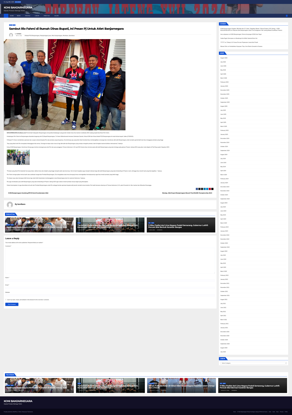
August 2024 (223, 154)
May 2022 (223, 263)
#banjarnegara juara (45, 35)
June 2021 (223, 307)
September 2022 (225, 247)
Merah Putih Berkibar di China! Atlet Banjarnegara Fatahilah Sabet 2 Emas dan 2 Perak (181, 387)
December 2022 (224, 235)
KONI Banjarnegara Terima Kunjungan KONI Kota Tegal (246, 34)
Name (7, 277)
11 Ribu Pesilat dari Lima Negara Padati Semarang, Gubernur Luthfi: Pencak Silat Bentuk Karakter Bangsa (178, 226)
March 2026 (223, 78)
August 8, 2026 (225, 390)
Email (7, 285)
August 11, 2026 (154, 390)
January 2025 (224, 134)
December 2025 (224, 90)
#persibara (72, 35)
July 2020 (223, 351)
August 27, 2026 (12, 390)
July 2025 (223, 110)
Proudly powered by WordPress (11, 411)
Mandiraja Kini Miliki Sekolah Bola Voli (246, 38)
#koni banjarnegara (57, 35)
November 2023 (224, 190)
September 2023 (225, 198)
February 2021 (224, 323)
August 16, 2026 (83, 390)
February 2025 (224, 130)
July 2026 (223, 62)
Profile (28, 15)
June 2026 (223, 66)
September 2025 (225, 102)
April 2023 (223, 219)
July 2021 (223, 303)
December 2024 (224, 138)
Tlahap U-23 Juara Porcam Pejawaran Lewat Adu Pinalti (242, 42)
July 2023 (223, 207)
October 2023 (224, 194)
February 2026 (224, 82)
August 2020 (223, 347)
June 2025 (223, 114)
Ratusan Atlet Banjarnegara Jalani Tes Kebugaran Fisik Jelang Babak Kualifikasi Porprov (257, 30)
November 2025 (224, 94)
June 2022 (223, 259)
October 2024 (224, 146)
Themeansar (30, 411)
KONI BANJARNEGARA (18, 7)
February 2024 (224, 178)
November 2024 (224, 142)
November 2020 (224, 335)
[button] (284, 15)
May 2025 (223, 118)
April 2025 (223, 122)
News (19, 15)
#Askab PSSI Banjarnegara (32, 35)
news (12, 224)
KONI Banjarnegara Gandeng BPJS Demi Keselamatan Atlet (28, 193)
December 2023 (224, 186)
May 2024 (223, 166)
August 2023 (223, 203)
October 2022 (224, 243)
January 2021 (224, 327)
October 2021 (224, 291)
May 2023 (223, 215)
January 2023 (224, 231)
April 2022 (223, 267)
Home (12, 15)
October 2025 (224, 98)
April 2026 (223, 74)
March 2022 (223, 271)
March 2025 (223, 126)
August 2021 (223, 299)
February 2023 (224, 227)
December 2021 (224, 283)
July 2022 (223, 255)
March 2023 (223, 223)
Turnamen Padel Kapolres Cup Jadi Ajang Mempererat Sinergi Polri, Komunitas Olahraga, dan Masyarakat (107, 226)
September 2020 (225, 343)
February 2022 (224, 275)
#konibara (65, 35)
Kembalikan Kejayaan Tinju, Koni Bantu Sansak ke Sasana (245, 46)
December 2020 (224, 331)
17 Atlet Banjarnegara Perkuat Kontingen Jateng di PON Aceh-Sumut (252, 411)
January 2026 (224, 86)
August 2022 (223, 251)
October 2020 (224, 339)
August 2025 (223, 106)
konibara (19, 33)
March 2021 (223, 319)
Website (7, 292)
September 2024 (225, 150)
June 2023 (223, 211)
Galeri (56, 15)
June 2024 (223, 162)
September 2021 (225, 295)
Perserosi (151, 383)
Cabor (37, 15)
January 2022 (224, 279)
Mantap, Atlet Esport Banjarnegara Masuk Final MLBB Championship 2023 (187, 193)
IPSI (221, 383)
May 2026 (223, 70)
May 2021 (223, 311)
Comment (8, 246)
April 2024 (223, 170)
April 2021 (223, 315)
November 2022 (224, 239)
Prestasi (47, 15)
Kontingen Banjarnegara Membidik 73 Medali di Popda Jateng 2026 (37, 227)
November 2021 (224, 287)
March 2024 (223, 174)
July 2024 (223, 158)
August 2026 (223, 58)
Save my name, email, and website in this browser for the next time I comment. (28, 299)
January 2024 (224, 182)
